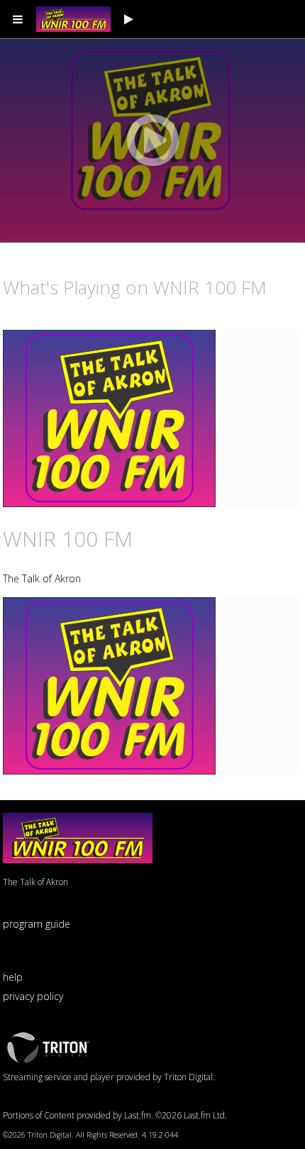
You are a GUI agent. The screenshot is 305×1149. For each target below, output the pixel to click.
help (13, 977)
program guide (36, 924)
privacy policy (33, 996)
